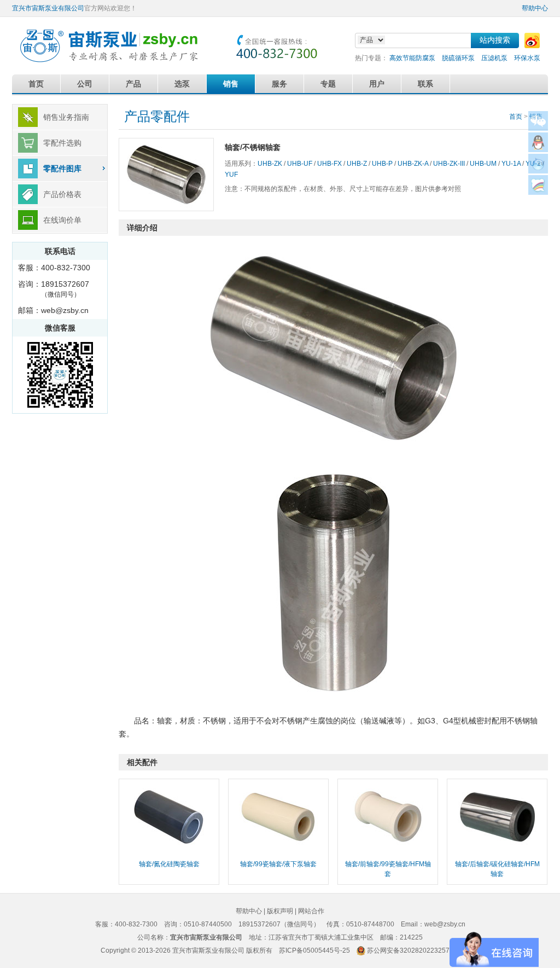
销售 (230, 83)
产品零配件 (157, 116)
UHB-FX (329, 163)
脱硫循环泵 (458, 58)
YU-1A (511, 163)
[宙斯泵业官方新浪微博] (532, 40)
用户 (376, 83)
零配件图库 (62, 168)
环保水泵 (527, 58)
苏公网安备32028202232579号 (413, 950)
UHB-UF (299, 163)
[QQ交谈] (538, 149)
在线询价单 (62, 220)
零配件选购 (62, 142)
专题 (328, 83)
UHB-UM (483, 163)
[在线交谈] (538, 191)
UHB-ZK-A (413, 163)
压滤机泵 (494, 58)
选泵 (182, 83)
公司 (84, 83)
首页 (36, 83)
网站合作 (311, 911)
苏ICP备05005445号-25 (314, 950)
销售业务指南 (66, 117)
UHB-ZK (270, 163)
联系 (425, 83)
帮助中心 (535, 8)
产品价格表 (62, 194)
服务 (279, 83)
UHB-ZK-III (449, 163)
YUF (231, 174)
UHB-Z (357, 163)
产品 (133, 83)
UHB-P (382, 163)
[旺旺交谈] (538, 170)
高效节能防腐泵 (412, 58)
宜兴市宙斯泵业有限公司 (48, 8)
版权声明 (280, 911)
